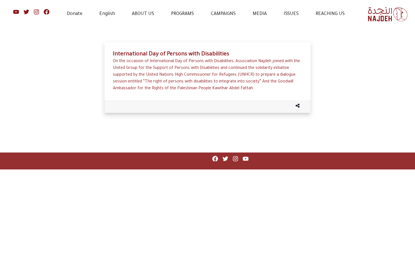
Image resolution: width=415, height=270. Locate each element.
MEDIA (260, 14)
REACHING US (330, 14)
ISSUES (291, 14)
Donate (74, 14)
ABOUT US (143, 14)
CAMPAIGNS (223, 14)
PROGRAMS (182, 14)
